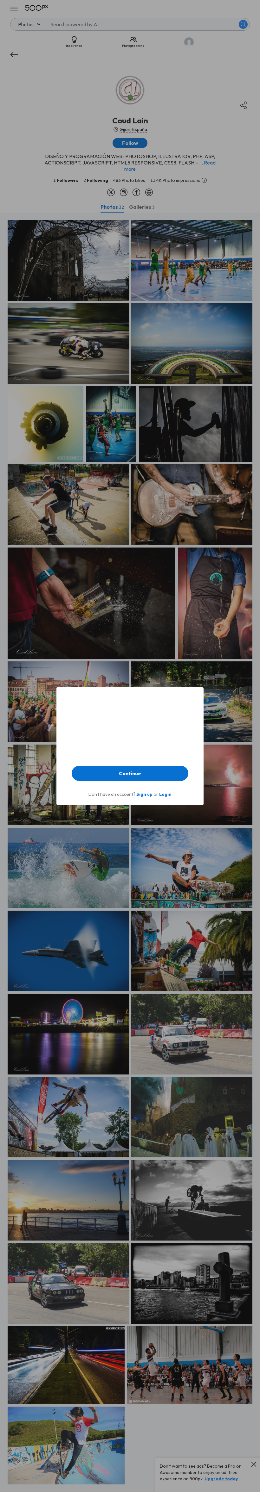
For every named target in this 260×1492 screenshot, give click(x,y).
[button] (130, 773)
